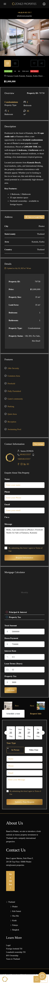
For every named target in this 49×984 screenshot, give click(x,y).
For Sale (25, 71)
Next (32, 706)
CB (15, 71)
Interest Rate (10, 651)
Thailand (11, 902)
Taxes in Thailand (13, 959)
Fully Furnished (14, 391)
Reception (12, 422)
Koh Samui (16, 911)
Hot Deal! (34, 71)
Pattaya (15, 925)
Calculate (11, 690)
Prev (17, 706)
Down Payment (11, 638)
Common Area (14, 376)
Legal (8, 945)
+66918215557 (23, 459)
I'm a (6, 517)
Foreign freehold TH (14, 949)
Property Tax (10, 676)
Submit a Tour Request (24, 802)
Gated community (15, 399)
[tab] (7, 63)
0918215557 (25, 454)
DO (19, 71)
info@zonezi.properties (24, 16)
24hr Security (13, 368)
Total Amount (10, 625)
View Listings (38, 444)
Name (7, 479)
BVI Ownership (12, 956)
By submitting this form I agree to (25, 549)
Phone (7, 492)
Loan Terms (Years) (13, 663)
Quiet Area (12, 414)
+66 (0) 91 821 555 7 (24, 12)
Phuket (15, 907)
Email (7, 504)
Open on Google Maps (35, 217)
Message (8, 524)
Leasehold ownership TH (15, 952)
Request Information (24, 558)
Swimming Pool (14, 429)
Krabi (14, 921)
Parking (11, 406)
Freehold (11, 383)
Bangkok (15, 930)
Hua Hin (15, 916)
